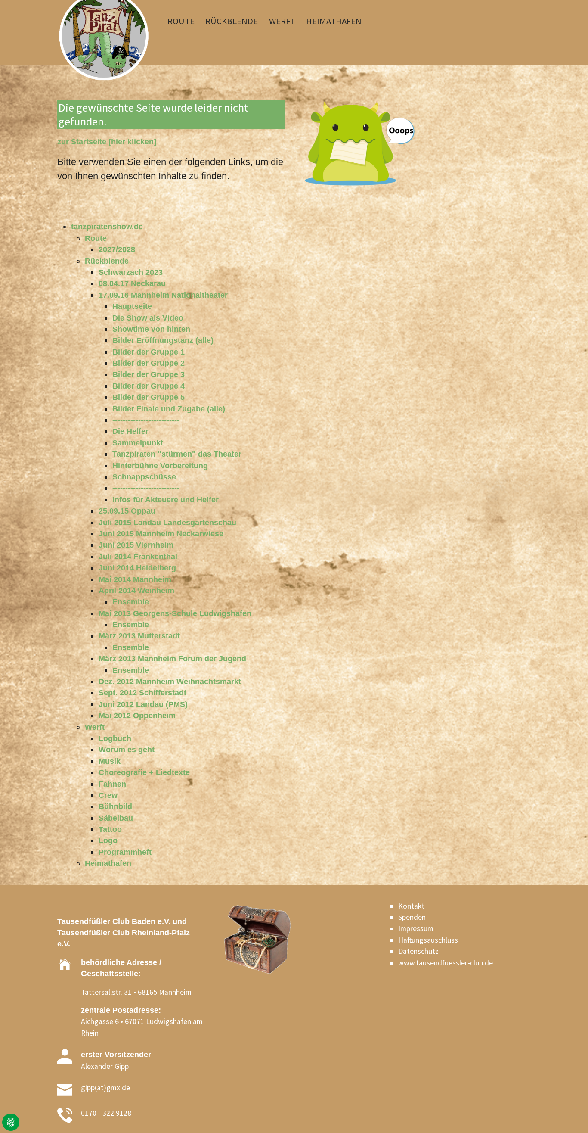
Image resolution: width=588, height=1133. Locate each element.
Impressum (415, 928)
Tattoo (110, 829)
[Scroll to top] (568, 1113)
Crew (108, 795)
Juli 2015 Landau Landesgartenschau (167, 522)
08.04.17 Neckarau (132, 283)
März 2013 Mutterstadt (139, 636)
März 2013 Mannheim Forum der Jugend (172, 658)
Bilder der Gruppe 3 (148, 374)
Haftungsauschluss (428, 940)
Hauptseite (132, 306)
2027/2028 (117, 249)
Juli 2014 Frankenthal (138, 556)
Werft (95, 727)
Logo (108, 840)
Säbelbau (116, 818)
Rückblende (107, 261)
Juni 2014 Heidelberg (137, 567)
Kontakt (411, 906)
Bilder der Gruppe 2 (148, 363)
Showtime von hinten (151, 329)
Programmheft (125, 852)
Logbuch (115, 738)
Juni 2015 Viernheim (136, 545)
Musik (110, 761)
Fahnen (112, 784)
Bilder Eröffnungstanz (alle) (163, 340)
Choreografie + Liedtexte (144, 772)
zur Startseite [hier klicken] (106, 141)
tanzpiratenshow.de (107, 226)
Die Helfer (130, 431)
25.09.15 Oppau (127, 511)
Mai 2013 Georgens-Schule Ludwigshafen (175, 613)
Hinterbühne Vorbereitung (160, 465)
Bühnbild (115, 806)
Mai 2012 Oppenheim (137, 715)
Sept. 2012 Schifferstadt (142, 692)
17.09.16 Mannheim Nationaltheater (163, 295)
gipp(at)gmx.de (105, 1088)
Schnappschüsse (144, 477)
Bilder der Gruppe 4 (148, 386)
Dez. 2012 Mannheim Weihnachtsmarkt (170, 681)
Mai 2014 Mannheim (135, 579)
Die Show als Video (147, 318)
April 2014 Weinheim (136, 590)
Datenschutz (418, 951)
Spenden (412, 917)
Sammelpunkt (137, 443)
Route (96, 238)
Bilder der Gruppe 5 (148, 397)
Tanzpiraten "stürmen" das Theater (176, 454)
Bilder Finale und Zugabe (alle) (168, 409)
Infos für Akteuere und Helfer (165, 499)
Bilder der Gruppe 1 (148, 352)
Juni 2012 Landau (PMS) (143, 704)
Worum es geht (127, 749)
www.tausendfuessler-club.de (445, 963)
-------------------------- (145, 420)
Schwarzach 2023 (131, 272)
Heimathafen (108, 863)
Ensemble (130, 602)
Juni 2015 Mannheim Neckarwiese (161, 533)
